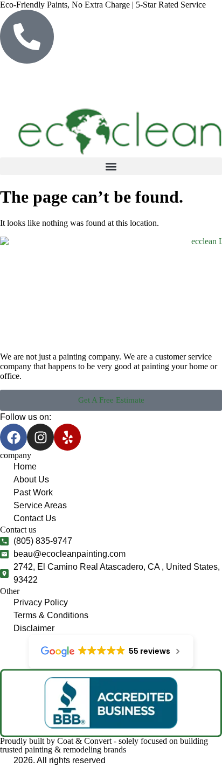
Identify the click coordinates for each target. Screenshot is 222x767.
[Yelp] (67, 437)
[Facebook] (13, 437)
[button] (111, 166)
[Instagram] (40, 437)
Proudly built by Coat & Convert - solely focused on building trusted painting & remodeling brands (104, 745)
